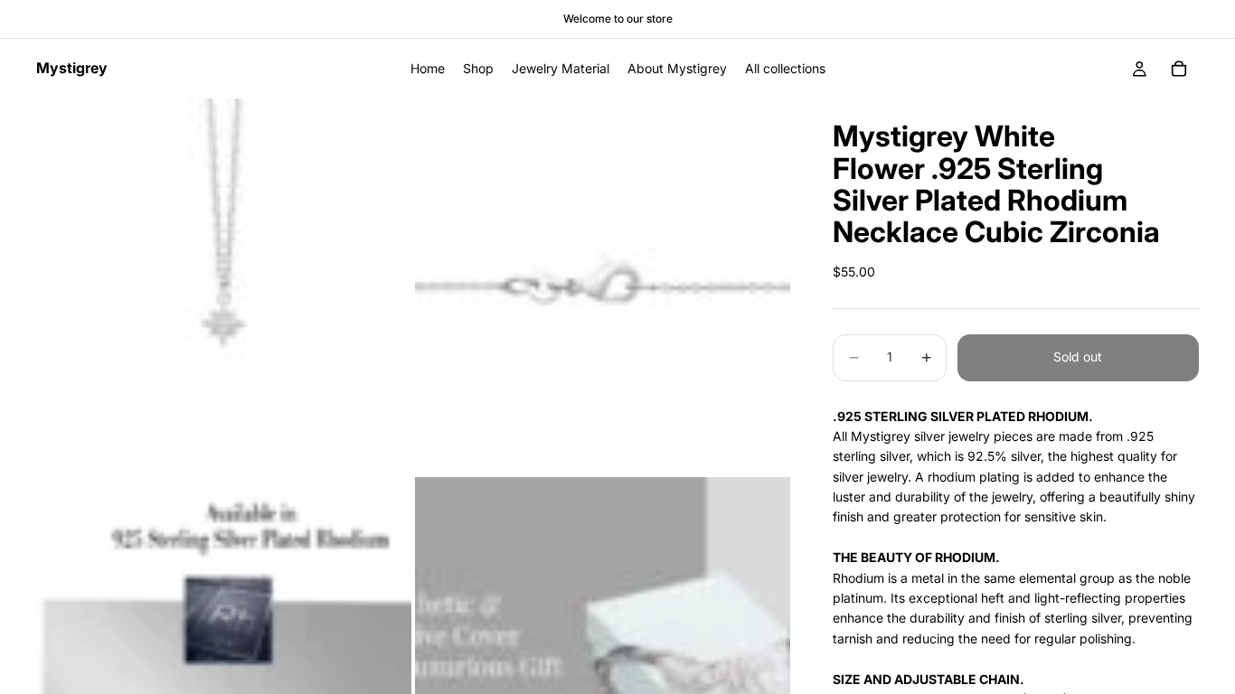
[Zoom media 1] (223, 286)
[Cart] (1179, 69)
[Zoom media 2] (602, 286)
